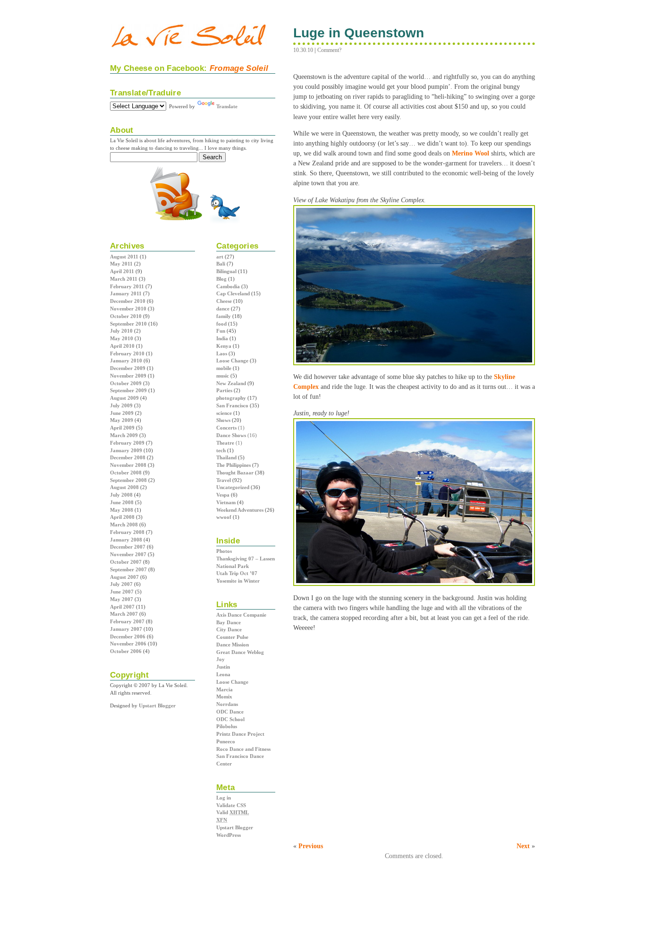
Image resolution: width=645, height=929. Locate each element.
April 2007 (122, 607)
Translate (227, 106)
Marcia (224, 689)
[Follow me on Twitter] (225, 222)
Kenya (223, 346)
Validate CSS (231, 805)
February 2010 (127, 353)
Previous (310, 846)
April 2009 (122, 427)
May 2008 (121, 510)
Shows (223, 420)
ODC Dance (230, 711)
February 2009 (127, 443)
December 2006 (127, 636)
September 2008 (128, 480)
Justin (223, 667)
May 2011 (121, 264)
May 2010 (121, 338)
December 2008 (127, 457)
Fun (220, 331)
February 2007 (127, 621)
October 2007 (126, 562)
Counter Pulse (232, 637)
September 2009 (128, 390)
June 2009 (122, 413)
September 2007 (128, 569)
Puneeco (225, 741)
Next (523, 846)
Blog (221, 279)
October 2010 (126, 316)
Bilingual (226, 271)
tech (221, 450)
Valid (232, 812)
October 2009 (126, 383)
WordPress (228, 835)
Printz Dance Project (240, 734)
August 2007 (124, 577)
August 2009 (124, 398)
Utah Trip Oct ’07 (236, 573)
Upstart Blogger (234, 827)
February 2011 (127, 286)
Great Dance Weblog (240, 652)
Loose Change (232, 360)
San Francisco (232, 405)
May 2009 (121, 420)
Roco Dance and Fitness (243, 749)
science (224, 413)
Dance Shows (231, 435)
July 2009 (121, 405)
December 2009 (127, 368)
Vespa (222, 495)
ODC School (230, 719)
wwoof (223, 517)
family (223, 316)
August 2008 (124, 487)
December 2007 (127, 547)
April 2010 (122, 346)
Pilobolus (226, 726)
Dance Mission (232, 644)
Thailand (226, 457)
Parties (224, 390)
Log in (223, 797)
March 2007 (124, 614)
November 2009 (128, 375)
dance (222, 308)
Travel (223, 480)
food (221, 324)
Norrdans (227, 704)
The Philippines (233, 465)
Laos (221, 353)
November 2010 (128, 308)
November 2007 (128, 554)
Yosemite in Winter (238, 581)
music (222, 375)
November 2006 (128, 643)
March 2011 (123, 279)
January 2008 (126, 539)
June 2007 (122, 591)
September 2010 (128, 324)
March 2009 (124, 435)
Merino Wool (470, 153)
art (219, 256)
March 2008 (124, 524)
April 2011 (122, 271)
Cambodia (228, 286)
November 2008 (128, 465)
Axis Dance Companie (241, 615)
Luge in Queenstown (358, 33)
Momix (224, 696)
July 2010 (121, 331)
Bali (220, 264)
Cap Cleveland (233, 293)
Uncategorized (232, 487)
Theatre (225, 443)
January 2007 (126, 629)
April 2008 (122, 517)
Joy (220, 659)
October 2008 (126, 472)
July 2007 (121, 584)
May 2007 (121, 599)
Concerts (226, 427)
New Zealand (231, 383)
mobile (223, 368)
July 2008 (121, 495)
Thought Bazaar (235, 472)
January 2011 (126, 293)
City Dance (229, 629)
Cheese (224, 301)
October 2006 (126, 651)
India (222, 338)
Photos (224, 551)
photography (231, 398)
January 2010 (126, 360)
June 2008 (122, 502)
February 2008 (127, 532)
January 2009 (126, 450)
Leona (223, 674)
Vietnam (226, 502)
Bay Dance (228, 622)
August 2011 (124, 256)
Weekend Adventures (239, 510)
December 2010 (127, 301)
